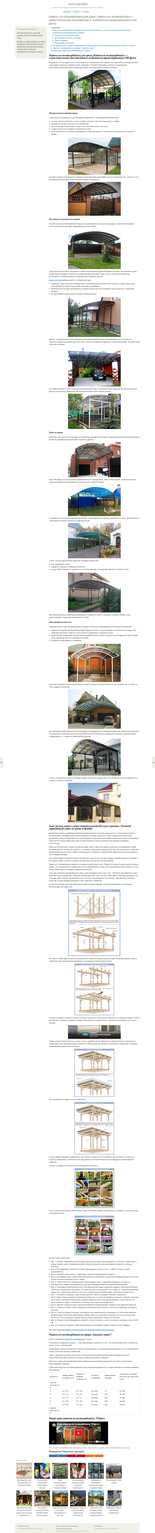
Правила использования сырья (67, 35)
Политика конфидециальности (64, 1528)
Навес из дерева (61, 40)
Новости (77, 11)
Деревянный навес (116, 1447)
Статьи (86, 11)
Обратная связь (99, 1526)
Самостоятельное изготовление (78, 1447)
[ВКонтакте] (58, 1456)
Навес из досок (126, 1447)
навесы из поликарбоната (74, 1339)
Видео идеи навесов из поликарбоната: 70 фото (71, 50)
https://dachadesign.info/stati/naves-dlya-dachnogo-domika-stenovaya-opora (85, 1330)
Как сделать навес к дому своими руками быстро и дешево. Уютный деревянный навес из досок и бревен (94, 45)
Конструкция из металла (64, 43)
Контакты (58, 1526)
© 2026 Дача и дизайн (23, 1526)
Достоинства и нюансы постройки (68, 38)
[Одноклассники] (94, 1456)
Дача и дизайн (77, 4)
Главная (67, 11)
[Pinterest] (76, 1456)
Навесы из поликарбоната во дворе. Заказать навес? (74, 48)
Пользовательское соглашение (70, 1526)
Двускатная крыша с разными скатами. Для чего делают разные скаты (30, 35)
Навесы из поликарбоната (59, 280)
